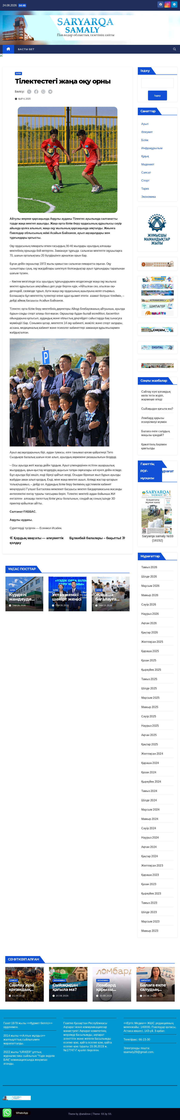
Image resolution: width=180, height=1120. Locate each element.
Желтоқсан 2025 (152, 641)
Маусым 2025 (150, 697)
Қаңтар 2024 (149, 856)
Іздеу (145, 71)
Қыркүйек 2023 (151, 893)
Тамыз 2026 (149, 567)
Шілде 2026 (149, 576)
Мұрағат (166, 471)
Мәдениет (147, 164)
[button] (174, 49)
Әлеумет (147, 132)
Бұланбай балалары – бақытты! (95, 538)
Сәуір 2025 (148, 716)
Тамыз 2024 (149, 790)
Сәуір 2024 (148, 828)
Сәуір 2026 (148, 604)
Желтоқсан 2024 (152, 753)
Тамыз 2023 (149, 902)
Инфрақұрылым (151, 148)
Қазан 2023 (148, 884)
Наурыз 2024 (150, 837)
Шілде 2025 (149, 688)
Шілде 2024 (149, 800)
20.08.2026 (62, 996)
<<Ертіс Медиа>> (135, 1023)
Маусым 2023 (150, 921)
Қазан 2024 (148, 772)
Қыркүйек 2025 (151, 669)
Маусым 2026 (150, 585)
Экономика (148, 196)
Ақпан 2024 (149, 846)
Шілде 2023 (149, 912)
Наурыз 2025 (150, 725)
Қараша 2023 (150, 874)
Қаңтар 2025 (149, 744)
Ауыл (144, 123)
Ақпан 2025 (149, 735)
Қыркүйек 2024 (151, 781)
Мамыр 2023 (149, 930)
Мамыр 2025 (149, 707)
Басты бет (26, 49)
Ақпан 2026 (149, 623)
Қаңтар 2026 (149, 632)
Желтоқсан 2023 (152, 865)
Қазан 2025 (148, 660)
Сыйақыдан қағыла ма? (157, 408)
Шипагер (145, 980)
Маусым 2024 (150, 809)
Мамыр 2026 (149, 595)
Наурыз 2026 (150, 613)
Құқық (145, 156)
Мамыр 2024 (149, 818)
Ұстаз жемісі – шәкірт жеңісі (66, 597)
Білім (18, 73)
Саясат (146, 172)
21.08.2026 (18, 996)
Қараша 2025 (150, 651)
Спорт (145, 180)
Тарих (145, 188)
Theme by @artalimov (79, 1114)
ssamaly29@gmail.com (138, 1052)
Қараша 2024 (150, 763)
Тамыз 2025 (149, 679)
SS (109, 1114)
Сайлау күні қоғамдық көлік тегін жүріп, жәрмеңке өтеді (156, 395)
